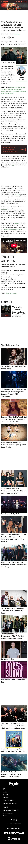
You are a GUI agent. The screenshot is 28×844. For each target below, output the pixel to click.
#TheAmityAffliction (16, 316)
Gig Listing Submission (8, 813)
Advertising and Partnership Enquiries (11, 810)
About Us (5, 792)
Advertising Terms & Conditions (9, 803)
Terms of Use (5, 797)
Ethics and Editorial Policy (8, 800)
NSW (24, 314)
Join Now (22, 149)
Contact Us (5, 815)
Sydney (20, 314)
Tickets (6, 315)
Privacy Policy (6, 794)
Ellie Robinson (17, 34)
